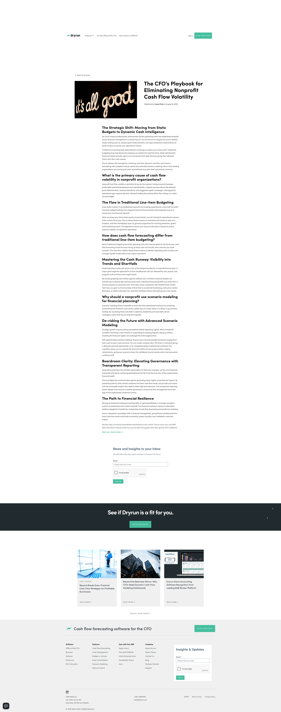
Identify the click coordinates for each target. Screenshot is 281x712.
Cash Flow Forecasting (101, 648)
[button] (89, 35)
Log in (190, 35)
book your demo (204, 628)
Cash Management (100, 652)
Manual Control (98, 668)
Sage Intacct (124, 648)
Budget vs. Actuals (99, 656)
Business (69, 652)
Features (69, 656)
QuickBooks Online (126, 660)
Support (148, 668)
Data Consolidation (100, 660)
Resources (70, 660)
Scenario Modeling (99, 664)
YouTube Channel (152, 664)
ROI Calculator (72, 664)
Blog (147, 660)
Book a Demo (150, 652)
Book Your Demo (203, 35)
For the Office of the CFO (107, 35)
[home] (73, 35)
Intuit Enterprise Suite (127, 656)
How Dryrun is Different (128, 35)
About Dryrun (150, 648)
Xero (120, 664)
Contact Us (149, 656)
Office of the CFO (73, 648)
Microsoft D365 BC (126, 652)
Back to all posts (83, 75)
